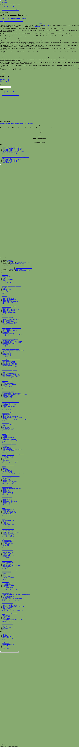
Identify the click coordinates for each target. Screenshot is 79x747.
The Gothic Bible (5, 601)
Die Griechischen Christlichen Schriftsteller (10, 402)
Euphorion (4, 418)
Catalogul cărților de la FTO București (9, 322)
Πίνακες (4, 625)
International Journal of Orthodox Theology (11, 440)
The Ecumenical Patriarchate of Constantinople (11, 600)
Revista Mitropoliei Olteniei (7, 562)
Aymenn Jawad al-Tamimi (7, 289)
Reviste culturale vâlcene (7, 564)
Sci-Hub (4, 573)
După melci (10, 260)
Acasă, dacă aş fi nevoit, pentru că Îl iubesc (13, 18)
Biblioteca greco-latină (6, 307)
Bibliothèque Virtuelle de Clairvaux (9, 312)
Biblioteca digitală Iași (6, 304)
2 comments (20, 21)
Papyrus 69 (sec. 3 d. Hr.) (7, 541)
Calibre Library (5, 315)
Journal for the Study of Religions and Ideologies (12, 449)
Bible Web (4, 635)
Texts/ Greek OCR (6, 595)
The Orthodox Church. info (7, 603)
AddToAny (4, 278)
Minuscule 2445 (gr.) (6, 484)
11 (1, 80)
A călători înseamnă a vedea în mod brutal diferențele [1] (13, 151)
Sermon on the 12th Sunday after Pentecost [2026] (12, 148)
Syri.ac (3, 590)
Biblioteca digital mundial (7, 300)
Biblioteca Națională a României (8, 310)
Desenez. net (4, 385)
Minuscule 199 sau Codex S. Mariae (9, 481)
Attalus (3, 288)
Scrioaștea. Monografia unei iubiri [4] (23, 270)
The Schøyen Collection (7, 607)
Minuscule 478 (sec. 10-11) (7, 493)
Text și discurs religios (6, 593)
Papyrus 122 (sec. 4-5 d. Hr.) (8, 536)
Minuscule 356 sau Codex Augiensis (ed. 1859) (11, 488)
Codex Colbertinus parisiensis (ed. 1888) (10, 339)
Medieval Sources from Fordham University (11, 476)
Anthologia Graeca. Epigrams (8, 282)
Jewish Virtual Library (6, 448)
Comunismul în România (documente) (9, 370)
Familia (3, 420)
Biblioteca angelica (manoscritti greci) (9, 299)
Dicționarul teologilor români (8, 399)
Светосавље (5, 628)
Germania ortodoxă (6, 427)
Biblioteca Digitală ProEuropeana (9, 306)
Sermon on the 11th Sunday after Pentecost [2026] (12, 156)
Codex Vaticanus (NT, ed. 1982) (8, 361)
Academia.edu (5, 275)
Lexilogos (4, 458)
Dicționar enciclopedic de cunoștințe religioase (11, 393)
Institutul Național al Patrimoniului (9, 439)
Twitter (3, 647)
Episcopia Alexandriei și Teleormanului (10, 638)
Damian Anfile (5, 381)
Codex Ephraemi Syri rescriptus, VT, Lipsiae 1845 (12, 342)
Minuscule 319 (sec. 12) (7, 487)
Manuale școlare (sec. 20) (7, 470)
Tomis (3, 614)
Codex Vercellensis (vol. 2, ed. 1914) (9, 364)
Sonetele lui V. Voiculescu (21, 266)
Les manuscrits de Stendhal (7, 456)
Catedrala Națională (6, 637)
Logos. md (4, 468)
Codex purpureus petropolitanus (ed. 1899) (10, 349)
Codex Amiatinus (5, 331)
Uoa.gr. (3, 617)
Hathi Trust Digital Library (7, 429)
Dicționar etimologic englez (7, 395)
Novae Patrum (5, 523)
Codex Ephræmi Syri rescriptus (8, 343)
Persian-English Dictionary (7, 548)
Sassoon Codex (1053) (6, 572)
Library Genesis (5, 460)
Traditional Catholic (6, 615)
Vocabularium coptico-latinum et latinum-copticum (12, 619)
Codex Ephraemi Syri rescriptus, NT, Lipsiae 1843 (12, 341)
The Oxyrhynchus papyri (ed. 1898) (9, 605)
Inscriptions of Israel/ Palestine (8, 437)
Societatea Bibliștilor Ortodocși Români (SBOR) (11, 580)
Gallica (3, 425)
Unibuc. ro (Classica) (6, 616)
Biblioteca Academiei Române (8, 298)
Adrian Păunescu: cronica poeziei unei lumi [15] (11, 150)
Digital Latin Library (6, 403)
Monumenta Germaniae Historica (8, 511)
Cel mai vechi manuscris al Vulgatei (9, 323)
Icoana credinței (5, 431)
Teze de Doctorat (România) (8, 596)
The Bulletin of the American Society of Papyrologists (13, 598)
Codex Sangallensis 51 (6, 354)
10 (0, 80)
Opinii (3, 72)
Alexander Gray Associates (7, 279)
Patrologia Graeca (5, 544)
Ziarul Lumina (5, 649)
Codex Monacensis (6, 346)
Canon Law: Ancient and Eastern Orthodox (10, 319)
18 (1, 81)
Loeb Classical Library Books (8, 465)
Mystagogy (4, 516)
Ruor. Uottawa (5, 568)
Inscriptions (4, 436)
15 (7, 80)
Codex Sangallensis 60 (6, 355)
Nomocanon (4, 522)
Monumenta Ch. (5, 510)
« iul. (1, 85)
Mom (3, 508)
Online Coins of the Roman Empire (9, 527)
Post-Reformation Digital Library (8, 551)
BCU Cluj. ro (5, 291)
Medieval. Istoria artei (6, 477)
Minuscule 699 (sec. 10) (7, 502)
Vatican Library (5, 648)
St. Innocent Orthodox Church (8, 585)
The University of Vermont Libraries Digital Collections (13, 610)
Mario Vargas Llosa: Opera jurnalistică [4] (10, 153)
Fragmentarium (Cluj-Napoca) (8, 424)
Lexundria (4, 459)
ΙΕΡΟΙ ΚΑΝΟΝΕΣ (6, 621)
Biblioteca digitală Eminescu (8, 303)
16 (8, 80)
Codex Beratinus (5, 332)
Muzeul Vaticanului (6, 515)
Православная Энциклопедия (8, 627)
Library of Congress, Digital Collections (10, 461)
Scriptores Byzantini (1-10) (7, 576)
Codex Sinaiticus (5, 357)
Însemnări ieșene (5, 438)
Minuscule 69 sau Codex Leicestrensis (9, 501)
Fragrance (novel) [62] (6, 158)
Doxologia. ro (5, 408)
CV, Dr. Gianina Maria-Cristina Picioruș (10, 7)
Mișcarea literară (5, 506)
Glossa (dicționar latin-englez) (8, 428)
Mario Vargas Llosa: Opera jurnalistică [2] (10, 161)
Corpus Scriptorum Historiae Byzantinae (10, 376)
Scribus (3, 574)
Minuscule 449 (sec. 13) (7, 491)
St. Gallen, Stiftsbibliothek (7, 584)
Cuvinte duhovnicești (6, 71)
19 (3, 81)
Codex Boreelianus (6, 336)
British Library (5, 313)
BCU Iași (4, 292)
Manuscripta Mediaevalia (7, 472)
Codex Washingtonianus (7, 365)
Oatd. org (4, 525)
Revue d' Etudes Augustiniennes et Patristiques (11, 565)
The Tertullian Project (6, 609)
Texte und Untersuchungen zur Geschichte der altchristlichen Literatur (16, 594)
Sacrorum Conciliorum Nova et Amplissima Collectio (12, 569)
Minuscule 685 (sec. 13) (7, 500)
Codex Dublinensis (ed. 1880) (8, 340)
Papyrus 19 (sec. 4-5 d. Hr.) (7, 539)
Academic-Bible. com (6, 276)
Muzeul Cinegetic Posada (7, 513)
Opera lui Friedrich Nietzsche (8, 530)
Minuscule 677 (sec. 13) (7, 499)
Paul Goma (4, 547)
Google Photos (5, 642)
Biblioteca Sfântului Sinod (7, 311)
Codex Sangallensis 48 (6, 353)
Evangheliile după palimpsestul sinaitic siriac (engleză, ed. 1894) (15, 419)
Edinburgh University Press (7, 412)
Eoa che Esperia (5, 415)
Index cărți (4, 435)
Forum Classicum (5, 423)
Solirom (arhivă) (5, 582)
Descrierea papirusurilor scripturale (9, 384)
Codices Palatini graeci (6, 367)
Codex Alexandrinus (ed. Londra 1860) (10, 330)
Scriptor (4, 575)
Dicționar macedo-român (7, 397)
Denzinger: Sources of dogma (8, 383)
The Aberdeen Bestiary (6, 597)
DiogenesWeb (5, 405)
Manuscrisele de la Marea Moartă (8, 474)
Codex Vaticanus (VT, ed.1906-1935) (9, 362)
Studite (3, 588)
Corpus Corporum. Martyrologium (9, 373)
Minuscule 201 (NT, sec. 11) (8, 482)
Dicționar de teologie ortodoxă (8, 392)
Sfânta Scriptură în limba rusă (8, 579)
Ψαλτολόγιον (5, 626)
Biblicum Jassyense (6, 297)
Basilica (4, 634)
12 (3, 80)
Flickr (3, 640)
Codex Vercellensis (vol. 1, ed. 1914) (9, 363)
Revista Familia (5, 559)
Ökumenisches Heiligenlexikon (8, 526)
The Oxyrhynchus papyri (7, 604)
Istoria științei (5, 445)
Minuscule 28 (5, 486)
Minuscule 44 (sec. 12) (6, 490)
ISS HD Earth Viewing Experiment (9, 444)
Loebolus (4, 466)
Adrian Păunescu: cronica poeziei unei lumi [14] (11, 154)
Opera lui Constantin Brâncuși (8, 529)
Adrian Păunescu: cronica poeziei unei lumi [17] (11, 147)
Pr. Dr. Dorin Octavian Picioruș (12, 21)
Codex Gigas (5, 344)
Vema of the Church (6, 618)
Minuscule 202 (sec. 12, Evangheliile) (9, 483)
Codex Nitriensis (5, 347)
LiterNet (4, 463)
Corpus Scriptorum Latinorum (8, 377)
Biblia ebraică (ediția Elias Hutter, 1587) (10, 294)
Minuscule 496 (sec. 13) (7, 494)
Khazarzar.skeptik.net (6, 451)
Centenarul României (6, 325)
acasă (7, 25)
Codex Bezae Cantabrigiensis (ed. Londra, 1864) (12, 334)
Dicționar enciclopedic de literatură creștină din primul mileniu (14, 394)
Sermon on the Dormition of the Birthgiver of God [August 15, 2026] (16, 157)
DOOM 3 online (5, 407)
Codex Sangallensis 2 (6, 352)
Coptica (3, 372)
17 (0, 81)
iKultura (4, 434)
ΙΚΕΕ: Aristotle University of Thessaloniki (10, 622)
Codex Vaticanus (5, 360)
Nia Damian (4, 521)
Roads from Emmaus (6, 566)
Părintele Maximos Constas (7, 543)
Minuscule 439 (5, 489)
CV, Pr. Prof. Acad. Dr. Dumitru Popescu (10, 9)
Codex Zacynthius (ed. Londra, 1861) (9, 366)
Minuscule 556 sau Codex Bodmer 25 (9, 495)
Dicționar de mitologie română (8, 391)
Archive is (4, 283)
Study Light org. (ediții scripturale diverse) (10, 589)
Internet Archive (5, 643)
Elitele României (5, 413)
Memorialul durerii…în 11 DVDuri (18, 265)
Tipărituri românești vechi (7, 611)
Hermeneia (4, 430)
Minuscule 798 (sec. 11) (7, 503)
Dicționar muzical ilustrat (7, 398)
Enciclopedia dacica (6, 414)
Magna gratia (5, 469)
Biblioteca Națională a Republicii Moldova (10, 309)
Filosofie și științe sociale (7, 421)
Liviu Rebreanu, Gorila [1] (7, 162)
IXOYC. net (4, 446)
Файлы (3, 629)
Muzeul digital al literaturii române (9, 514)
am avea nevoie (46, 25)
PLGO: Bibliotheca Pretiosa (7, 550)
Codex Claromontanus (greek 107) (9, 338)
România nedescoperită (7, 567)
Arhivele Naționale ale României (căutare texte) (11, 286)
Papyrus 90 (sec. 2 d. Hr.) (7, 542)
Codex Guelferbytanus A (7, 345)
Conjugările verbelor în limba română (9, 371)
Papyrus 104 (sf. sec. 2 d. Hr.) (8, 534)
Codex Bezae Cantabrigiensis (8, 333)
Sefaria (3, 578)
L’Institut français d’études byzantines (9, 452)
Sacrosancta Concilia (6, 571)
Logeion (4, 467)
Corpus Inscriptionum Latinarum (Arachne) (10, 374)
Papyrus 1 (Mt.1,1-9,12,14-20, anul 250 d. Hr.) (11, 532)
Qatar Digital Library (6, 556)
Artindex (4, 287)
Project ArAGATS (6, 554)
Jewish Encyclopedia (6, 447)
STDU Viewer (5, 586)
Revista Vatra (5, 563)
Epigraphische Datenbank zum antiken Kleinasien (12, 417)
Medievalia (4, 478)
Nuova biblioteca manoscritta (8, 524)
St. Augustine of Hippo (6, 583)
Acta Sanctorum (5, 277)
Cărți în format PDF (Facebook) (8, 321)
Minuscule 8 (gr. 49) (6, 504)
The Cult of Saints (6, 599)
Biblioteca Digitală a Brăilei (7, 302)
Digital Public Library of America (9, 404)
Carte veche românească (7, 320)
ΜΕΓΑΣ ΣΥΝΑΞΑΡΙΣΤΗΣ (7, 624)
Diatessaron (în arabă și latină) (8, 389)
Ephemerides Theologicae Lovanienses (10, 416)
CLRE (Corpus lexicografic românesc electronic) (12, 328)
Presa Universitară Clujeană (7, 552)
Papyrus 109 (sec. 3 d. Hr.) (7, 535)
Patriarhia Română (6, 645)
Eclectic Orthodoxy (6, 410)
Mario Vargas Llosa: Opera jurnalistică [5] (10, 152)
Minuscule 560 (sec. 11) (7, 497)
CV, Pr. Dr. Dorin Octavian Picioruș (9, 6)
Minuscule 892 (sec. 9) (6, 505)
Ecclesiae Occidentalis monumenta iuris (10, 409)
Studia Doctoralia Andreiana (8, 587)
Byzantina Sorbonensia (6, 314)
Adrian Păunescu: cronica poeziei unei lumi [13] (11, 159)
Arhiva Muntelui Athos (6, 285)
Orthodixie (4, 531)
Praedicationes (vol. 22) (11, 261)
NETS (3, 519)
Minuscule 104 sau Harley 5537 (8, 480)
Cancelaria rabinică (6, 318)
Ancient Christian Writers (7, 281)
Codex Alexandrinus (6, 329)
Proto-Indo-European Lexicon (8, 555)
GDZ (3, 426)
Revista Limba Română (7, 561)
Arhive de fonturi (9, 264)
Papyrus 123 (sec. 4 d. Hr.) (7, 537)
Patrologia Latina (5, 545)
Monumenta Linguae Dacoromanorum (9, 512)
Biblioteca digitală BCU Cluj (8, 636)
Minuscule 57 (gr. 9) (6, 498)
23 (8, 81)
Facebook (4, 639)
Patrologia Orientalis (6, 546)
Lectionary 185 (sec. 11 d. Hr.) (8, 455)
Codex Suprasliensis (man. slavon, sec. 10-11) (11, 359)
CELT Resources (5, 324)
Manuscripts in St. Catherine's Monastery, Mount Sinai (13, 473)
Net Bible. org (5, 518)
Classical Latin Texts (6, 326)
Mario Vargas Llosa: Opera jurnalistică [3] (10, 160)
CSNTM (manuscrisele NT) (7, 378)
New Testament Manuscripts (8, 520)
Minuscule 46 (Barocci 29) (7, 492)
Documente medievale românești (8, 406)
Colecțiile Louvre (5, 368)
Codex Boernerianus (6, 335)
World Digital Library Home (8, 620)
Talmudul (4, 592)
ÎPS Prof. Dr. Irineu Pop (7, 442)
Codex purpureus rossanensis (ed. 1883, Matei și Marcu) (13, 350)
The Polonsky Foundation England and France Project (13, 606)
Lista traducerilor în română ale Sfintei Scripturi (11, 462)
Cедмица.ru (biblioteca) (7, 379)
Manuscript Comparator (7, 471)
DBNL (3, 382)
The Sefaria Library (6, 608)
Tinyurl (3, 646)
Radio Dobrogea (5, 558)
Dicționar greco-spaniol (7, 396)
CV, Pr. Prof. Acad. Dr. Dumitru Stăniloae (10, 10)
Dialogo (4, 388)
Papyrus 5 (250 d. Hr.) (6, 540)
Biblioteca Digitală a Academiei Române (10, 301)
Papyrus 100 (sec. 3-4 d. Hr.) (8, 533)
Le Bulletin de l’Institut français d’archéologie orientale (13, 453)
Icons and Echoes (5, 433)
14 (6, 80)
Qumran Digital (5, 557)
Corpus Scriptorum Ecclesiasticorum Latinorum (11, 375)
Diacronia (4, 387)
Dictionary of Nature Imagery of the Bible (10, 400)
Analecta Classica (5, 280)
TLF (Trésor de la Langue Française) (9, 613)
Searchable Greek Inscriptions (8, 577)
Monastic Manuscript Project (8, 509)
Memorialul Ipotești (6, 479)
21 (6, 81)
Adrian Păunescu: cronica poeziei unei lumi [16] (11, 149)
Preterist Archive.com (6, 553)
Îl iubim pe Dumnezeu (35, 26)
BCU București (5, 290)
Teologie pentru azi (3, 2)
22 (7, 81)
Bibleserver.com (5, 293)
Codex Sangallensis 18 (6, 351)
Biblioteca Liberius (6, 308)
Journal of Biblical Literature (8, 450)
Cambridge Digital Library (7, 317)
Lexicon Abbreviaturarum (7, 457)
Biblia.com (4, 296)
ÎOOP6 (3, 441)
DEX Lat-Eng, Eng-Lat (7, 386)
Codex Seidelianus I (6, 356)
